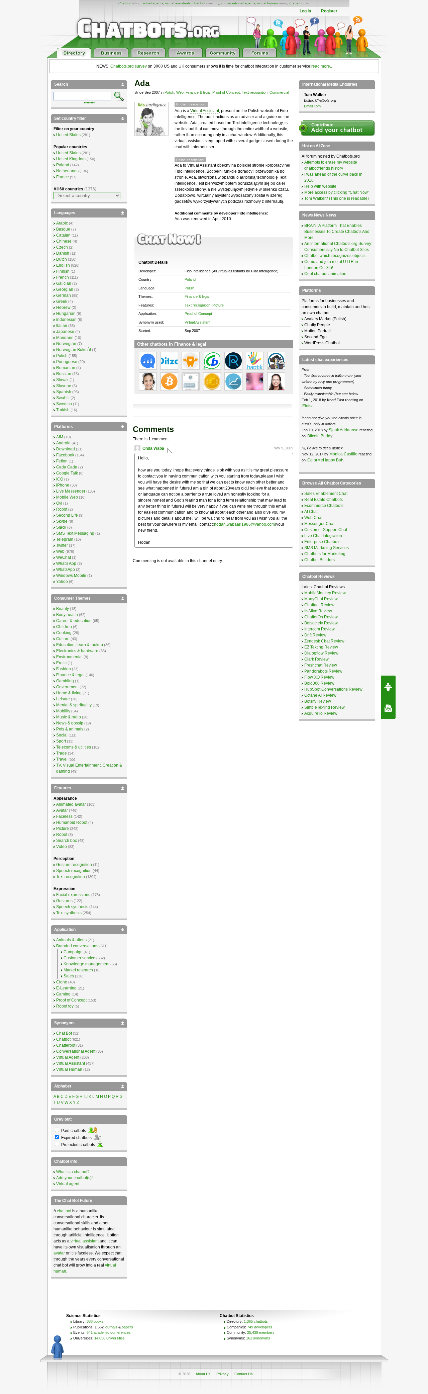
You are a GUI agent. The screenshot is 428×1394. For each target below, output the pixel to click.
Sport (61, 741)
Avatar (62, 810)
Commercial (279, 92)
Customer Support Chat (325, 529)
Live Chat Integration (323, 535)
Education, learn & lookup (79, 644)
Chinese (64, 241)
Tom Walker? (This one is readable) (336, 198)
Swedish (64, 404)
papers (127, 1327)
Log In (305, 11)
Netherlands (67, 171)
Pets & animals (69, 729)
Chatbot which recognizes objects (334, 255)
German (63, 295)
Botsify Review (317, 701)
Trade (61, 753)
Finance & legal (198, 92)
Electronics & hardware (77, 650)
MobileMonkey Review (325, 593)
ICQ (59, 479)
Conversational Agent (75, 1051)
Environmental (69, 657)
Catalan (63, 235)
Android (63, 443)
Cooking (64, 632)
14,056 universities (109, 1338)
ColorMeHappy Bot (324, 460)
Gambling (65, 681)
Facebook (65, 455)
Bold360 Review (319, 683)
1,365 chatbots (256, 1321)
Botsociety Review (321, 623)
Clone (61, 982)
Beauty (62, 608)
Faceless (64, 816)
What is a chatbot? (73, 1171)
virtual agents (152, 3)
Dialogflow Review (321, 653)
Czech (62, 247)
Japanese (65, 331)
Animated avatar (71, 804)
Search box (66, 840)
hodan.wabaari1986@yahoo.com (244, 524)
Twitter (62, 545)
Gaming (63, 994)
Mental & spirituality (74, 705)
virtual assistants (178, 3)
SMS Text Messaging (75, 533)
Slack (61, 527)
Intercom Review (319, 629)
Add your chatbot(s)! (74, 1177)
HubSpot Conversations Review (333, 689)
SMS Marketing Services (326, 547)
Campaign (73, 952)
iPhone (62, 485)
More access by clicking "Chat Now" (336, 192)
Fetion (62, 461)
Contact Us (243, 1374)
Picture (218, 305)
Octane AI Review (320, 695)
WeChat (63, 557)
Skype (62, 521)
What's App (66, 563)
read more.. (321, 66)
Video (61, 846)
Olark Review (316, 659)
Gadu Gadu (66, 467)
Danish (62, 253)
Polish (169, 92)
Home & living (69, 693)
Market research (78, 970)
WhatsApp (65, 569)
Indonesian (66, 319)
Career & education (74, 620)
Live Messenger (70, 491)
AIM (59, 437)
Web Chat (313, 517)
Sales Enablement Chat (325, 493)
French (62, 277)
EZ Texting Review (321, 647)
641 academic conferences (109, 1332)
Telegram (64, 539)
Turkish (63, 410)
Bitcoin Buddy (319, 436)
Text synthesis (69, 912)
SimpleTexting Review (324, 707)
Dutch (61, 259)
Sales (69, 976)
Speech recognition (74, 870)
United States (68, 135)
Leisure (63, 699)
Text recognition (255, 92)
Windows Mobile (71, 575)
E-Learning (66, 988)
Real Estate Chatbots (323, 499)
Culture (63, 638)
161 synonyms (258, 1338)
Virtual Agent (67, 1057)
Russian (63, 373)
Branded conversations (77, 946)
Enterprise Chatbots (322, 541)
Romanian (65, 367)
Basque (63, 229)
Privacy (222, 1374)
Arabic (62, 223)
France (62, 177)
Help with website (320, 186)
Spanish (63, 391)
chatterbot (297, 3)
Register (329, 11)
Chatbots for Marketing (324, 553)
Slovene (63, 385)
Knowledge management (86, 964)
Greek (61, 301)
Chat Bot (64, 1033)
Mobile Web (67, 497)
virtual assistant (85, 1241)
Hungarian (66, 313)
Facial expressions (73, 894)
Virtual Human (69, 1069)
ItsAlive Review (318, 611)
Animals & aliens (71, 940)
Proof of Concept (226, 92)
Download (65, 449)
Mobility (63, 711)
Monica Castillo (343, 454)
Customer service (79, 958)
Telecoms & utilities (73, 747)
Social (62, 735)
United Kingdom (71, 159)
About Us (203, 1374)
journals (111, 1327)
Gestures (64, 900)
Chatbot (124, 3)
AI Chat (311, 511)
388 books (95, 1321)
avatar (59, 1253)
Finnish (63, 271)
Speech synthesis (72, 906)
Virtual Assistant (204, 110)
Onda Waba (153, 448)
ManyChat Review (321, 599)
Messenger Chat (319, 523)
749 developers (259, 1327)
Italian (61, 325)
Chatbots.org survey (128, 66)
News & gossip (69, 723)
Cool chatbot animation (325, 273)
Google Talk (67, 473)
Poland (190, 279)
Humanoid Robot (71, 822)
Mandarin (65, 337)
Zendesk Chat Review (324, 641)
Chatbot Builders (319, 559)
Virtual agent (67, 1184)
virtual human (267, 3)
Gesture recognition (74, 864)
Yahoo (62, 581)
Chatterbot (65, 1045)
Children (64, 626)
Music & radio (68, 717)
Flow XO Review (319, 677)
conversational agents (238, 3)
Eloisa (308, 406)
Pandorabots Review (323, 671)
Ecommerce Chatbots (323, 505)
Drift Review (315, 635)
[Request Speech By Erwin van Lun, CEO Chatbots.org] (388, 686)
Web (180, 92)
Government (67, 687)
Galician (63, 283)
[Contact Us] (388, 708)
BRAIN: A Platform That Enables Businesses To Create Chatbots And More (336, 231)
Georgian (64, 289)
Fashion (63, 669)
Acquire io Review (320, 713)
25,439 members (261, 1332)
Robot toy (65, 1006)
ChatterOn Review (321, 617)
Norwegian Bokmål (73, 349)
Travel (62, 759)
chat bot (199, 3)
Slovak (62, 379)
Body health (67, 614)
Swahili (63, 398)
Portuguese (66, 361)
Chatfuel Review (319, 605)
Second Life (67, 515)
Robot (61, 509)
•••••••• (89, 102)
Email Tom (312, 106)
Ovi (59, 503)
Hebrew (63, 307)
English (63, 265)
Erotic (61, 663)
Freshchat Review (320, 665)
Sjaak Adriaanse (343, 430)
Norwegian (66, 343)
